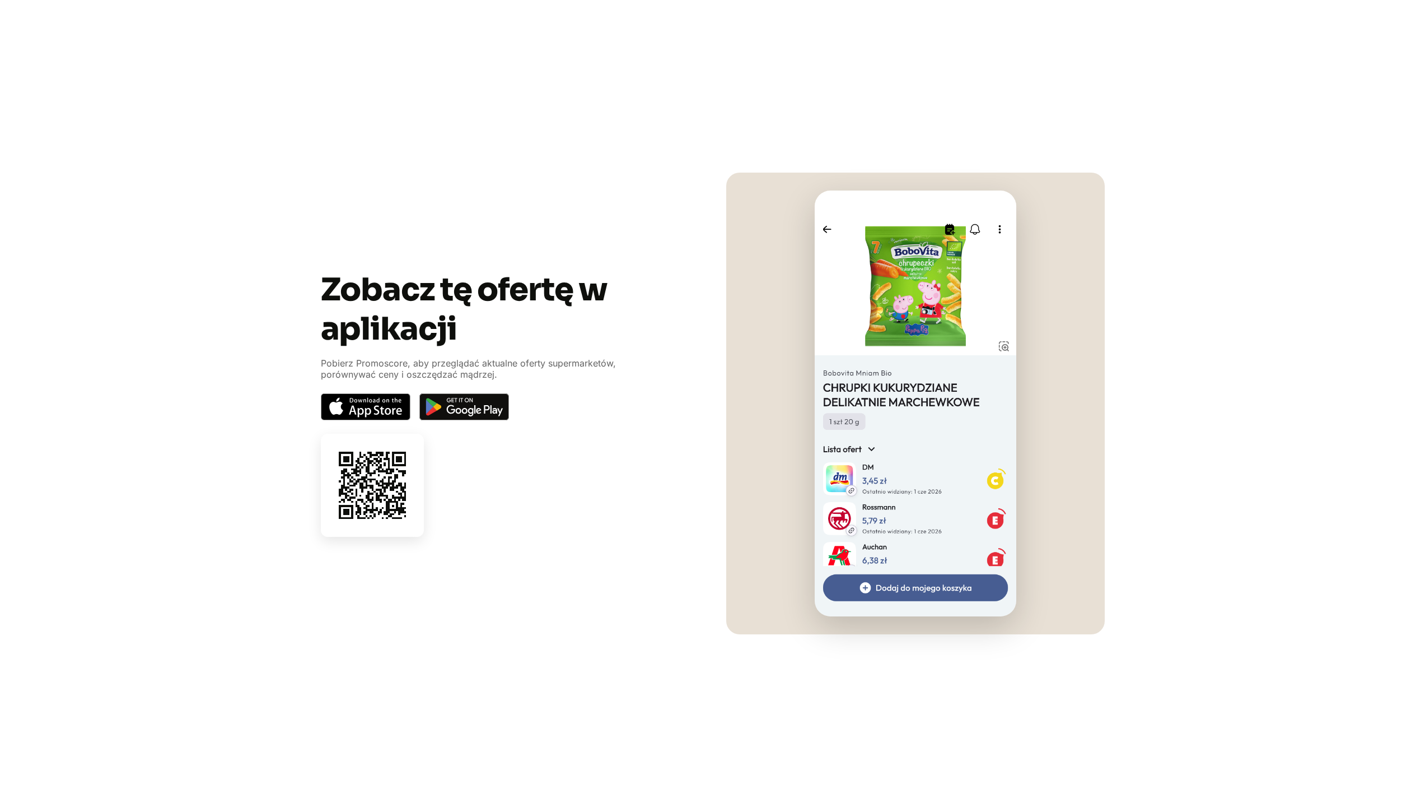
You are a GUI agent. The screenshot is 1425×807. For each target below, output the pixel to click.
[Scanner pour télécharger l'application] (372, 485)
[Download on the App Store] (365, 406)
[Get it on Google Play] (464, 406)
